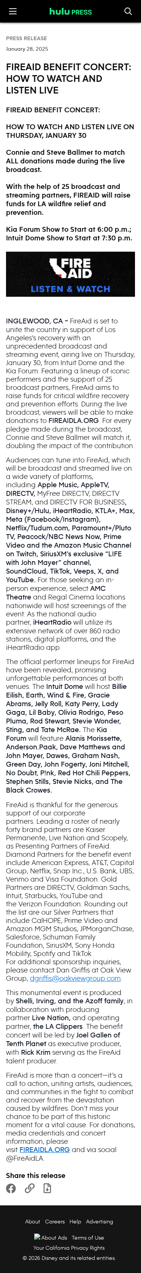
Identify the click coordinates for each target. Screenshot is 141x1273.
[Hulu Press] (71, 11)
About (32, 1221)
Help (75, 1221)
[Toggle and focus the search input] (128, 11)
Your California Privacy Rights (69, 1247)
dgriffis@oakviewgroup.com (75, 978)
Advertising (99, 1221)
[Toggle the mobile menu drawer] (13, 11)
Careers (55, 1221)
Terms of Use (88, 1237)
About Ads (54, 1237)
